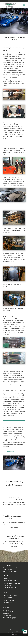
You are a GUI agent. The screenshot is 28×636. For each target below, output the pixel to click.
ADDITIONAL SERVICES (10, 587)
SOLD (5, 599)
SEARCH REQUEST (9, 600)
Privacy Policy (7, 629)
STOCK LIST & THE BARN (10, 595)
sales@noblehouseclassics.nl (10, 618)
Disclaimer (18, 632)
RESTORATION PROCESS (10, 580)
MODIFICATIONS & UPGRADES (12, 583)
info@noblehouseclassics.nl (9, 617)
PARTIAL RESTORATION (10, 582)
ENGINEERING (7, 585)
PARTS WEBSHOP (8, 597)
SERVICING (7, 578)
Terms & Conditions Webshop (10, 630)
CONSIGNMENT (8, 602)
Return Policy (21, 630)
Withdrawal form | (12, 632)
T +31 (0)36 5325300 (8, 615)
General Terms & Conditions (17, 629)
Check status (10, 451)
